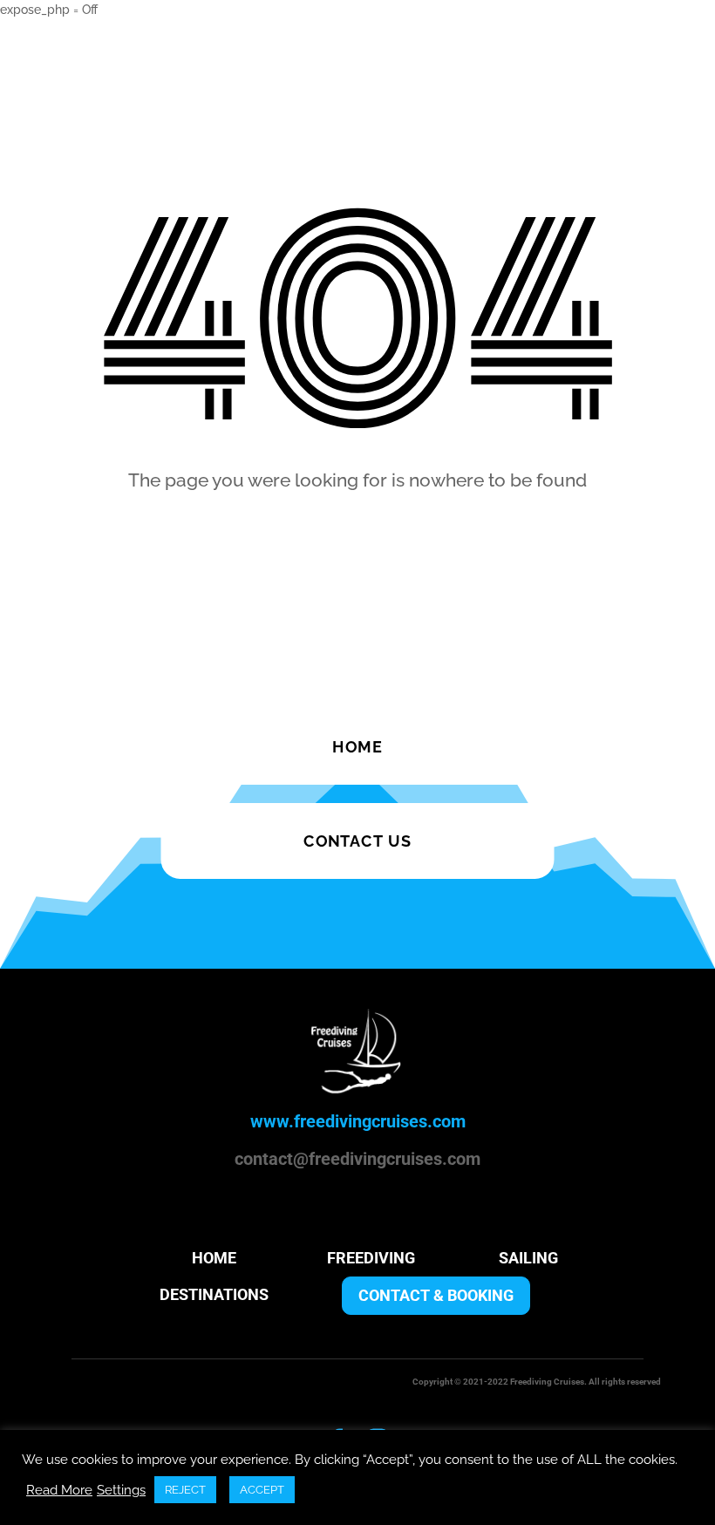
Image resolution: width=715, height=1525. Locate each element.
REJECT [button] (185, 1489)
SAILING (528, 1258)
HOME (214, 1258)
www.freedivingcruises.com (358, 1121)
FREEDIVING (371, 1258)
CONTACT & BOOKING (436, 1295)
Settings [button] (121, 1489)
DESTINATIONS (214, 1294)
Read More (59, 1489)
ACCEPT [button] (262, 1489)
